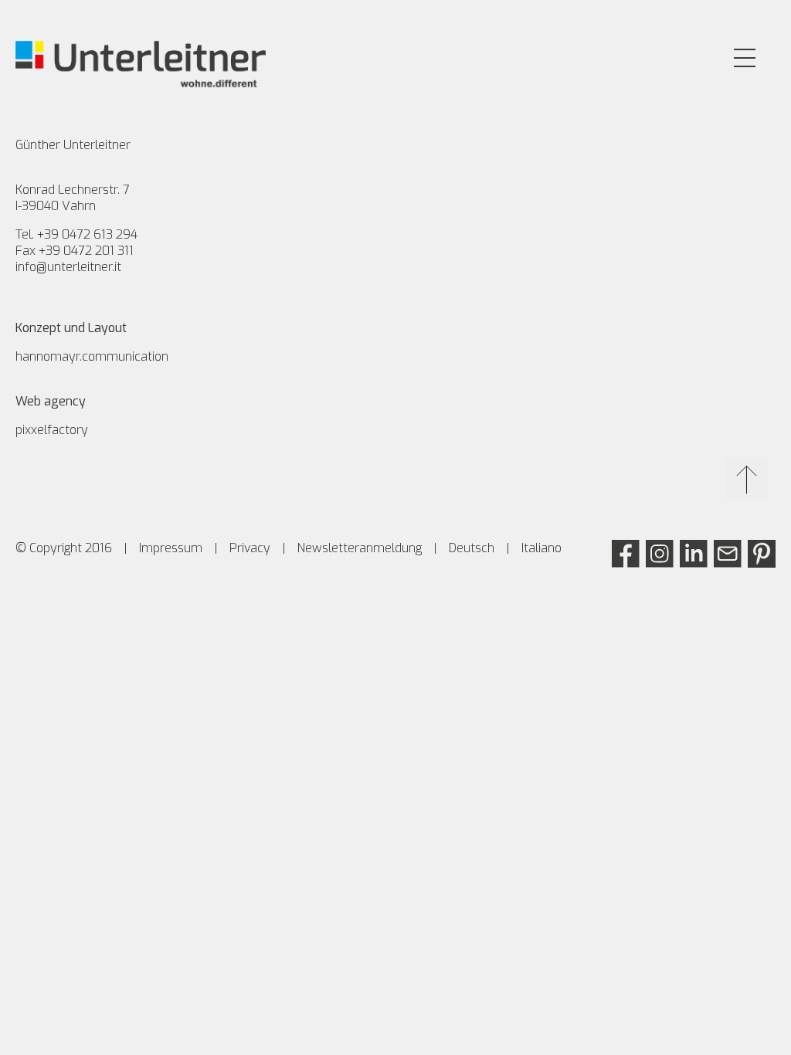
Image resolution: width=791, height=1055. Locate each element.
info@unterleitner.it (68, 267)
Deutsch (471, 548)
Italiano (541, 548)
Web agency (50, 401)
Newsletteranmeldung (359, 548)
